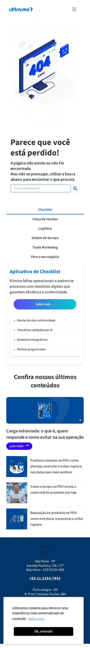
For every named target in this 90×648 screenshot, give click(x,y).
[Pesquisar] (75, 188)
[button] (74, 9)
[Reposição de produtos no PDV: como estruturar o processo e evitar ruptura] (16, 528)
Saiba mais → (45, 304)
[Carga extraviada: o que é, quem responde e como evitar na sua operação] (45, 410)
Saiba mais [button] (36, 618)
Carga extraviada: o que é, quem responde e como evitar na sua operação (45, 434)
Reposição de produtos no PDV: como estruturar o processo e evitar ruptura (56, 518)
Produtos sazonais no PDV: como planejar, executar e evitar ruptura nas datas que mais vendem (56, 466)
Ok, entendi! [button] (43, 631)
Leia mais (16, 446)
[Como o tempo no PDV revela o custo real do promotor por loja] (16, 502)
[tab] (45, 210)
